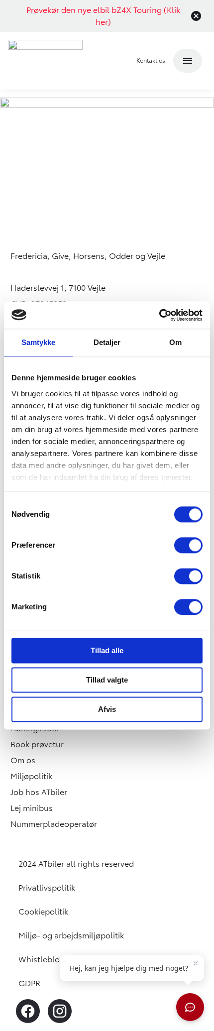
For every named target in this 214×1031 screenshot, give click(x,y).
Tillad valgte (107, 680)
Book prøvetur (37, 744)
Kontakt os (150, 60)
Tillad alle (107, 650)
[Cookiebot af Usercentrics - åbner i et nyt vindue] (159, 315)
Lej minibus (31, 808)
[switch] (188, 545)
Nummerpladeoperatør (53, 824)
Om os (22, 760)
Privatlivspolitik (46, 888)
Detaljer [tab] (107, 342)
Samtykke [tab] (38, 342)
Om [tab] (175, 342)
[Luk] (196, 15)
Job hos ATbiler (38, 792)
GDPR (29, 983)
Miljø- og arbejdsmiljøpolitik (71, 935)
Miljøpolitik (31, 776)
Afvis (107, 709)
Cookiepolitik (43, 911)
